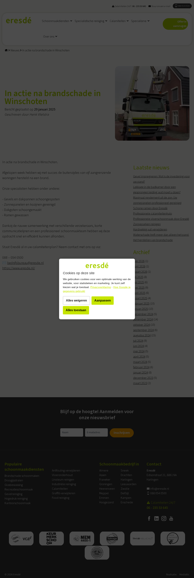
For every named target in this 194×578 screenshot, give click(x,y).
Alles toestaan (76, 310)
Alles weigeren (76, 300)
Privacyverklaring (100, 287)
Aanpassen (102, 300)
